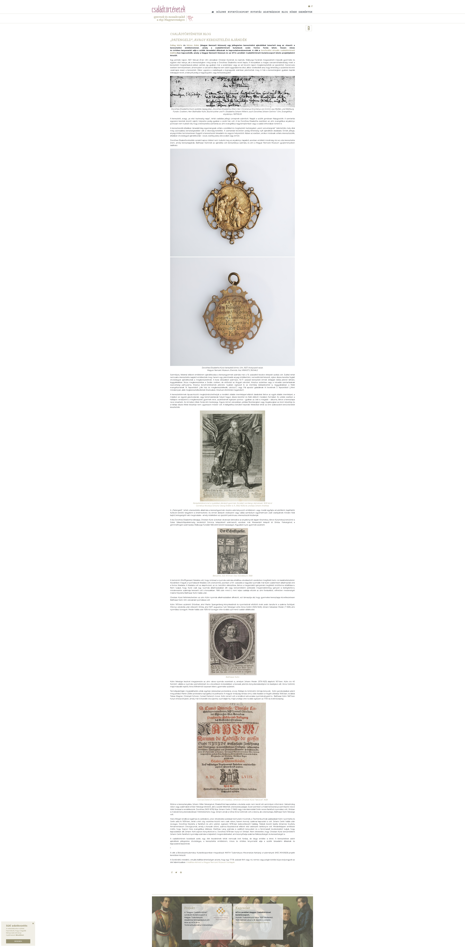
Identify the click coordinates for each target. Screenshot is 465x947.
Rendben (18, 941)
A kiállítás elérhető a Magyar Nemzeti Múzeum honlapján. (211, 862)
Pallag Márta (176, 45)
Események (305, 12)
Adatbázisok (271, 12)
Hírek (293, 12)
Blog (285, 12)
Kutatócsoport (238, 12)
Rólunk (221, 12)
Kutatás (255, 12)
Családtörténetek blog (190, 34)
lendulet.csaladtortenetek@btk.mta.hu (252, 922)
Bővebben (20, 935)
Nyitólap (213, 11)
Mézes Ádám (193, 45)
